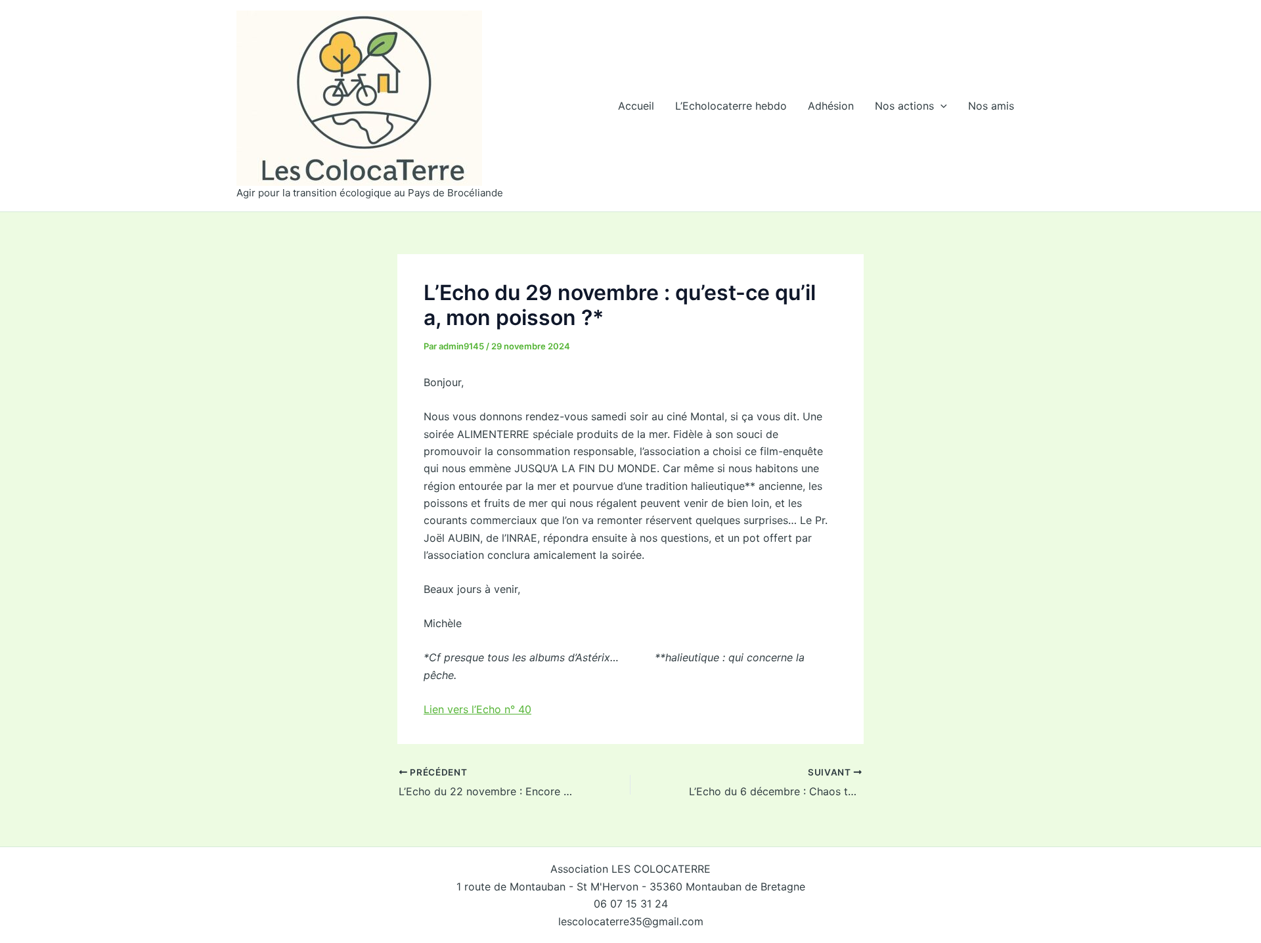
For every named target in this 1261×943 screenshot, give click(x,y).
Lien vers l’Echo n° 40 (477, 709)
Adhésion (831, 105)
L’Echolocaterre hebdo (731, 105)
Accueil (636, 105)
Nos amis (991, 105)
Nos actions (904, 105)
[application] (940, 105)
